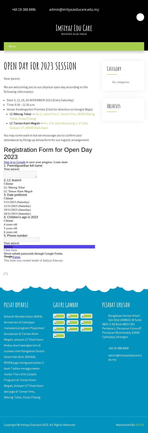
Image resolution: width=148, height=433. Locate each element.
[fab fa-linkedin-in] (130, 17)
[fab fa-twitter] (109, 17)
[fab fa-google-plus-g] (119, 17)
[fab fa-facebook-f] (99, 17)
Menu (12, 46)
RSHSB (139, 425)
